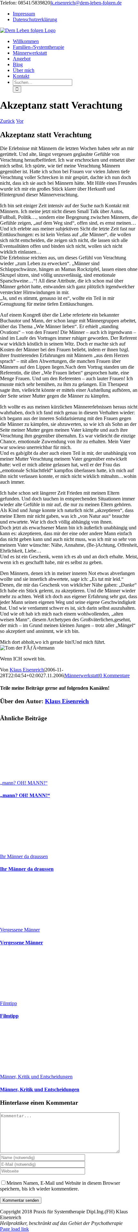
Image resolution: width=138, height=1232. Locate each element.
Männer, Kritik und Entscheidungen (36, 1076)
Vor (19, 121)
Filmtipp (8, 1003)
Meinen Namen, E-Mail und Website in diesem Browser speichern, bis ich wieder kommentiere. (60, 1186)
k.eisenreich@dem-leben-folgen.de (86, 2)
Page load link (14, 1229)
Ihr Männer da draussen (24, 856)
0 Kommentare (114, 675)
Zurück (7, 121)
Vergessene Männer (20, 929)
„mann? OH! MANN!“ (23, 783)
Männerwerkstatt (82, 675)
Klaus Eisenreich (27, 669)
